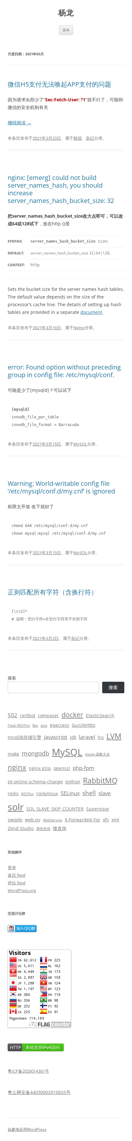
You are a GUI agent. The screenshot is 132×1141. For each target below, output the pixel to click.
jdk (73, 737)
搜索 (12, 678)
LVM (113, 736)
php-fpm (83, 768)
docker (72, 714)
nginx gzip (40, 768)
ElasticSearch (100, 715)
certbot (27, 715)
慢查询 (59, 828)
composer (48, 715)
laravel (87, 737)
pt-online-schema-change (35, 782)
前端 (77, 138)
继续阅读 (19, 123)
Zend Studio (21, 828)
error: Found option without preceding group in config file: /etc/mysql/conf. (64, 371)
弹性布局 (43, 829)
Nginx (79, 327)
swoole (15, 820)
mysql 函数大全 (97, 754)
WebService (52, 820)
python (72, 782)
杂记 (90, 138)
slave (104, 793)
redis (13, 793)
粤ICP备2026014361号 (28, 1071)
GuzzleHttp (83, 725)
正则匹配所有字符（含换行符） (52, 592)
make (13, 754)
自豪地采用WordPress (27, 1129)
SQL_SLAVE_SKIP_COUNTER (55, 809)
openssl (62, 768)
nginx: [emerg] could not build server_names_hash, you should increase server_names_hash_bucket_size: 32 (61, 189)
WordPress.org (22, 890)
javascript (55, 737)
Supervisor (97, 809)
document (91, 312)
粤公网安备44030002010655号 (39, 1092)
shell (89, 793)
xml (115, 820)
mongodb (35, 753)
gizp (44, 725)
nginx (17, 767)
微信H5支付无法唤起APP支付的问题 (59, 84)
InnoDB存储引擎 (24, 737)
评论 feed (16, 883)
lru (101, 737)
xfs (106, 820)
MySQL (80, 444)
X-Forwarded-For (82, 820)
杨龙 (66, 13)
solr (16, 807)
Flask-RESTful (19, 725)
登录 (12, 867)
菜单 (66, 29)
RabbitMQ (100, 780)
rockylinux (47, 793)
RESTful (27, 794)
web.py (32, 820)
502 (12, 715)
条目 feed (16, 875)
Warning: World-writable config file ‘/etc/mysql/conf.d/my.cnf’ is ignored (61, 487)
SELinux (70, 793)
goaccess (59, 725)
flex (35, 725)
